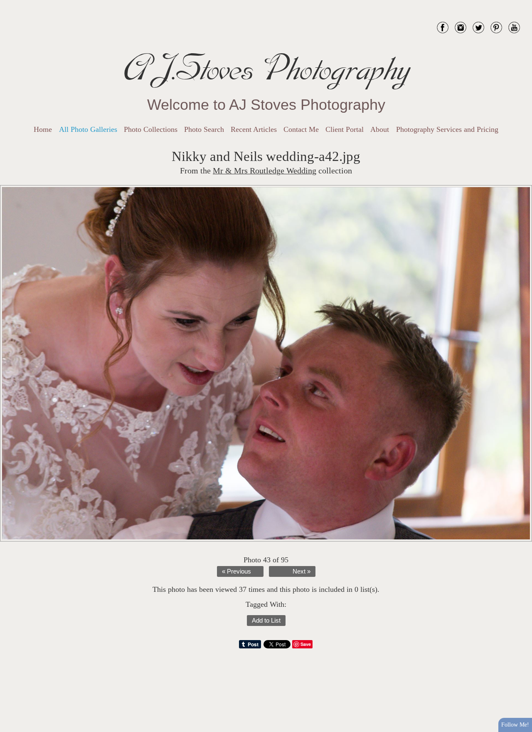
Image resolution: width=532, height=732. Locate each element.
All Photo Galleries (88, 129)
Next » (301, 571)
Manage (521, 4)
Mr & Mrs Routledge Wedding (264, 170)
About (379, 129)
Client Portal (344, 129)
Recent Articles (254, 129)
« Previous (236, 571)
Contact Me (301, 129)
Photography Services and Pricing (447, 129)
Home (43, 129)
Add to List (266, 620)
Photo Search (204, 129)
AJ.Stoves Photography (266, 69)
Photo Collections (150, 129)
